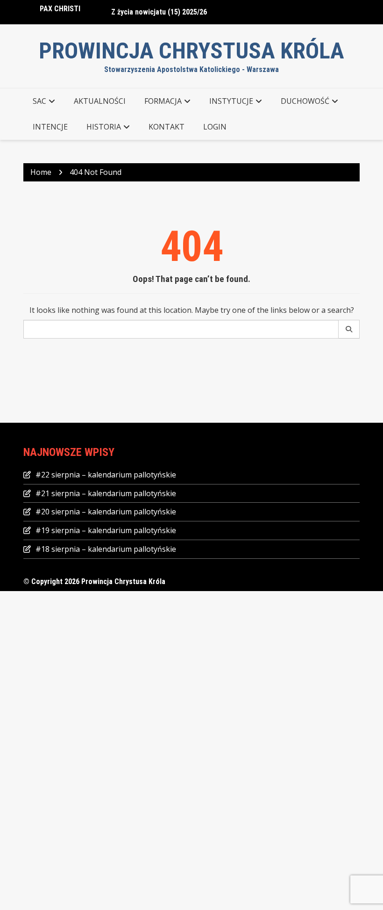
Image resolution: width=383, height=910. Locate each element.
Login (215, 127)
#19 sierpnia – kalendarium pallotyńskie (105, 530)
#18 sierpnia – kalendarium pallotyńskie (105, 549)
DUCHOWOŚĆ (305, 101)
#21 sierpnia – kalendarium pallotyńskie (105, 493)
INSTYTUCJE (231, 101)
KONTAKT (166, 127)
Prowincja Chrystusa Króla (191, 50)
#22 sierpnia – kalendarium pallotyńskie (105, 474)
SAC (39, 101)
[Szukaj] (349, 329)
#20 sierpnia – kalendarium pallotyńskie (105, 511)
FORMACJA (163, 101)
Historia (103, 127)
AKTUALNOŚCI (100, 101)
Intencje (50, 127)
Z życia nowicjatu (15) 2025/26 (159, 11)
